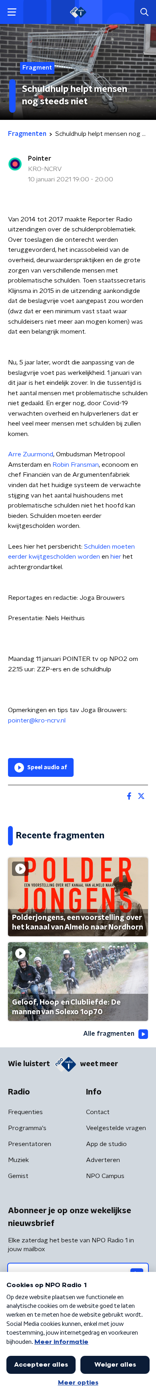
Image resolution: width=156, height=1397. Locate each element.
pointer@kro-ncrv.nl (37, 720)
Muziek (18, 1160)
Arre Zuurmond (30, 454)
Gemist (18, 1176)
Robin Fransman (75, 465)
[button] (12, 12)
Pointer (39, 158)
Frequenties (25, 1112)
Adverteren (103, 1160)
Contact (98, 1112)
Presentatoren (29, 1144)
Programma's (27, 1128)
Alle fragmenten (108, 1034)
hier (115, 556)
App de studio (106, 1144)
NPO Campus (105, 1176)
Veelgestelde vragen (116, 1128)
